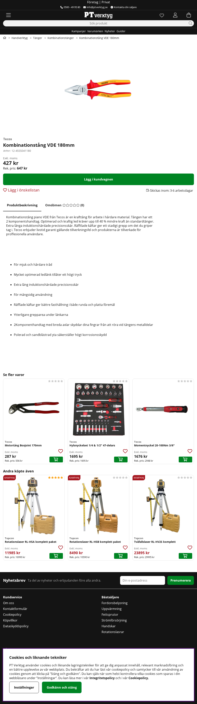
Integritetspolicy (102, 678)
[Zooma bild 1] (98, 88)
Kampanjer (79, 31)
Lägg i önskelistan (23, 190)
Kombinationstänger (61, 38)
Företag (92, 2)
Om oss (8, 603)
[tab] (22, 205)
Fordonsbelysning (115, 603)
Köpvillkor (10, 620)
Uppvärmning (112, 609)
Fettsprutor (110, 614)
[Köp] (56, 459)
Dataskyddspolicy (15, 626)
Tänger (37, 38)
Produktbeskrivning (22, 205)
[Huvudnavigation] (8, 15)
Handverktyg (20, 38)
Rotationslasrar (113, 632)
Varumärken (95, 31)
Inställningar (24, 687)
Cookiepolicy (12, 614)
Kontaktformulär (15, 609)
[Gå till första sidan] (4, 37)
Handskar (109, 626)
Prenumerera (180, 580)
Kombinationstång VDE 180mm (99, 38)
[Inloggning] (175, 15)
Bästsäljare (110, 597)
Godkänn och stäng (62, 687)
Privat (106, 2)
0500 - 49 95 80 (72, 7)
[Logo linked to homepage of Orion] (98, 15)
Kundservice (12, 597)
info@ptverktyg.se (97, 7)
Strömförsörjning (114, 620)
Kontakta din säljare (125, 7)
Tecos (7, 139)
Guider (121, 31)
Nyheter (110, 31)
